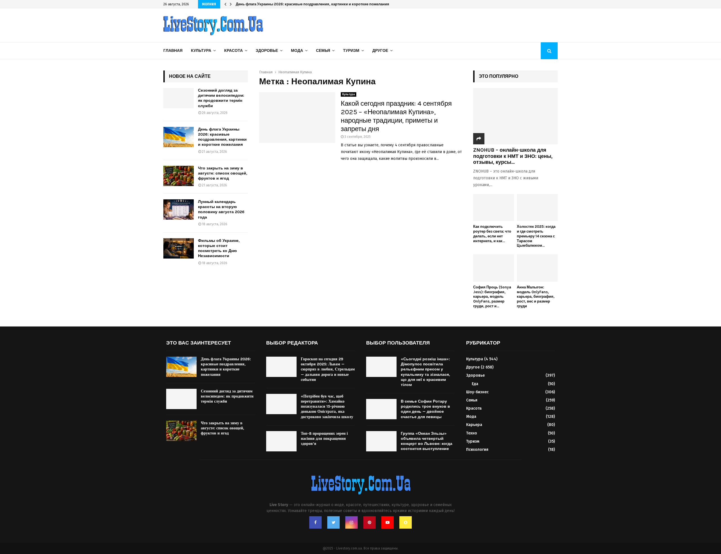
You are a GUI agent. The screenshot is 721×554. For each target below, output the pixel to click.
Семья (323, 50)
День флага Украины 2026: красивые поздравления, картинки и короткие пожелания (222, 137)
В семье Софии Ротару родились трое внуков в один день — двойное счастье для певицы (425, 409)
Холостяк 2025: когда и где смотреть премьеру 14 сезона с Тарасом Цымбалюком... (536, 236)
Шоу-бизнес (477, 392)
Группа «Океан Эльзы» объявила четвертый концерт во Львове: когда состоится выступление (426, 441)
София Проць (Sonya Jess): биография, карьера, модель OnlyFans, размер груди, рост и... (492, 296)
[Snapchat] (405, 522)
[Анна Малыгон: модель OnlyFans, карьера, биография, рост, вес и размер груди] (537, 268)
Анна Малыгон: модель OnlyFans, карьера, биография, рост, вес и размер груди (536, 296)
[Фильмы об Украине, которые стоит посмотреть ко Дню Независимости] (178, 248)
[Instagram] (351, 522)
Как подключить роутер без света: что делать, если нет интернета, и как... (492, 233)
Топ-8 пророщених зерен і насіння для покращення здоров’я (324, 438)
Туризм (351, 50)
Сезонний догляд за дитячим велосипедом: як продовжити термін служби (221, 98)
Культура (201, 50)
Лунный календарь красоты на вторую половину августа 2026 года (221, 209)
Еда (475, 383)
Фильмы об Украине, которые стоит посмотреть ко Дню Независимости (219, 248)
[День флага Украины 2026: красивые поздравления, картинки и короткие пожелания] (178, 137)
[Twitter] (333, 522)
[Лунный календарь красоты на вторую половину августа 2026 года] (178, 209)
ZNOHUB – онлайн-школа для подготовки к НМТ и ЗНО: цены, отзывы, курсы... (513, 156)
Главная (173, 50)
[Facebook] (315, 522)
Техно (471, 433)
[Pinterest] (369, 522)
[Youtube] (387, 522)
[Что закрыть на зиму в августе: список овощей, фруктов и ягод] (178, 176)
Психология (477, 449)
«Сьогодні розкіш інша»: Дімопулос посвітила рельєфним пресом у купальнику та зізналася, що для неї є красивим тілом (425, 372)
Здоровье (267, 50)
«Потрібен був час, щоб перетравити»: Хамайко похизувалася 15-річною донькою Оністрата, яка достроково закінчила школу (327, 406)
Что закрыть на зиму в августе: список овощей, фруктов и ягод (292, 4)
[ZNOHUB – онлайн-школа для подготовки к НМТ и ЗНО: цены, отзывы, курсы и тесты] (515, 116)
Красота (233, 50)
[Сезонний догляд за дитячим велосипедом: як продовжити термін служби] (178, 98)
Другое (380, 50)
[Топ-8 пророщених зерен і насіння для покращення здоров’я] (281, 441)
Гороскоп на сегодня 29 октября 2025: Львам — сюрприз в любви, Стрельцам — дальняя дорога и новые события (328, 369)
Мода (297, 50)
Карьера (474, 424)
